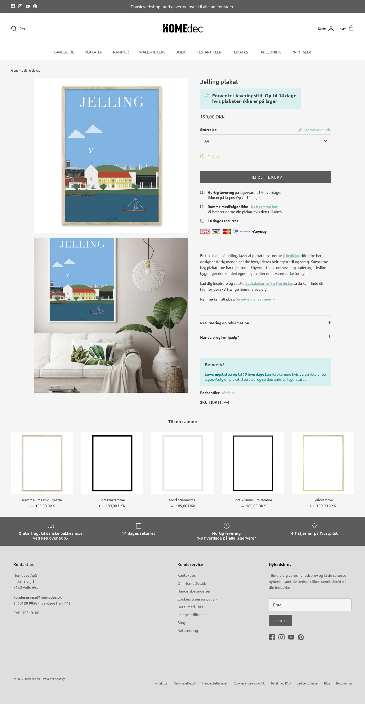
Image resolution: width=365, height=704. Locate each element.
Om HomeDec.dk (191, 583)
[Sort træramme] (112, 463)
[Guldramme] (323, 463)
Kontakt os (186, 575)
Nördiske (291, 255)
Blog (181, 622)
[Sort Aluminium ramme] (253, 463)
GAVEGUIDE (64, 51)
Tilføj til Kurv (265, 177)
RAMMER (121, 51)
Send (280, 620)
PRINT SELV (301, 51)
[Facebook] (13, 6)
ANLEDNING (271, 51)
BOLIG (181, 51)
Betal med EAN (190, 606)
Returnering (187, 630)
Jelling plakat (31, 70)
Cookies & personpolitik (197, 599)
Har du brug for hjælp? (219, 337)
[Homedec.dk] (182, 28)
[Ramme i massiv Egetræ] (42, 463)
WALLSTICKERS (152, 51)
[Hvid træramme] (182, 463)
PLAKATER (94, 51)
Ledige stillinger (191, 614)
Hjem (14, 70)
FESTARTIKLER (209, 51)
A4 (206, 141)
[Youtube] (28, 6)
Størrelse (208, 129)
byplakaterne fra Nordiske (268, 283)
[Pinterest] (35, 6)
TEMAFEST (241, 51)
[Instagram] (20, 6)
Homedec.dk (32, 678)
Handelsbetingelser (194, 590)
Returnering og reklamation (224, 322)
